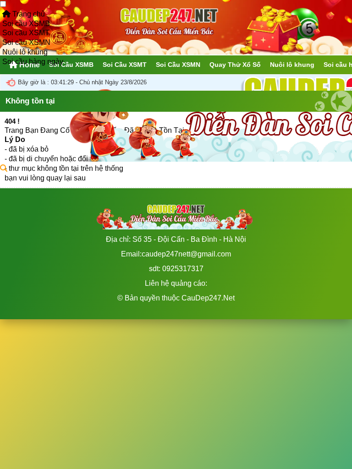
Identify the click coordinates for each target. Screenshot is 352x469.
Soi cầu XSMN (26, 42)
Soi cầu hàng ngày (32, 61)
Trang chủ (28, 14)
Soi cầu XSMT (26, 33)
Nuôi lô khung (25, 52)
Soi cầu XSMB (26, 23)
